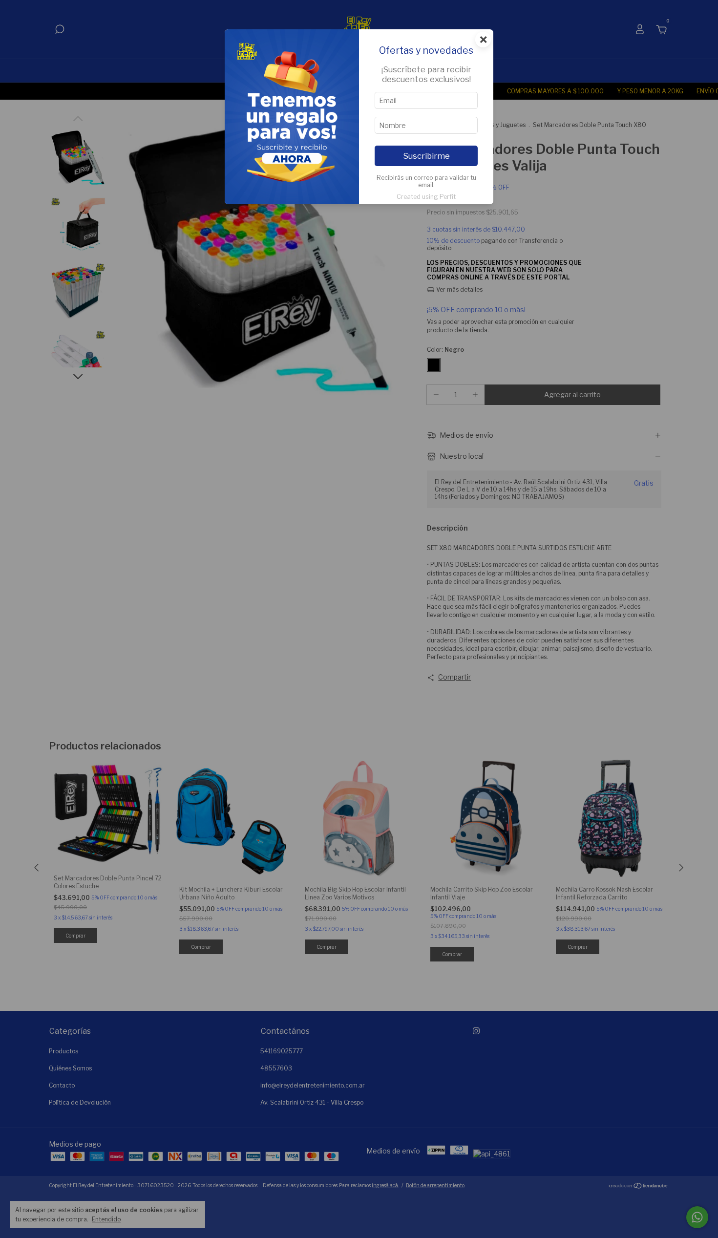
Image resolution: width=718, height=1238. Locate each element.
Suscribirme (426, 156)
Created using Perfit (426, 196)
